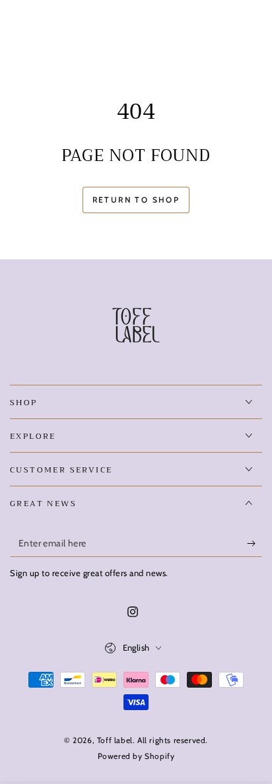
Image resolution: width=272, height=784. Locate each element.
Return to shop (136, 200)
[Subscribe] (254, 543)
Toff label (115, 740)
